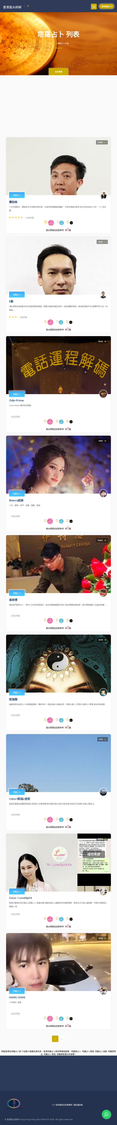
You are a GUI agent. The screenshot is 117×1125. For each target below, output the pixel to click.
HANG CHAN (17, 997)
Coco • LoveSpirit (20, 898)
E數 (11, 301)
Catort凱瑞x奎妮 (19, 799)
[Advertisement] (58, 108)
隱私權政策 (78, 1105)
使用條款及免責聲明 (64, 1105)
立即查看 (58, 72)
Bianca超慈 (16, 500)
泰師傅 (13, 600)
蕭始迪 (13, 202)
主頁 (50, 43)
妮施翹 (13, 699)
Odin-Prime (16, 400)
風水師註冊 (106, 6)
